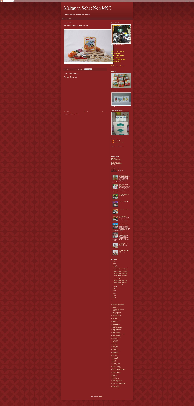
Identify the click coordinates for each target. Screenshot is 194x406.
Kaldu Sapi (115, 347)
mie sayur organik (116, 363)
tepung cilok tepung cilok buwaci (119, 383)
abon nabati (115, 307)
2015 (114, 293)
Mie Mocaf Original (122, 216)
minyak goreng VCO (117, 372)
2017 (114, 290)
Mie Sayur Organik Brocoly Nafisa (121, 271)
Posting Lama (103, 111)
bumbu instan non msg (117, 327)
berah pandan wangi (117, 319)
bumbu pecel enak (116, 332)
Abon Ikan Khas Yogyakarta (118, 304)
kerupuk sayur (115, 352)
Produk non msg (116, 378)
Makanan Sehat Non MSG (88, 8)
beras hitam (115, 323)
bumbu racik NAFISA (117, 337)
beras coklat (115, 321)
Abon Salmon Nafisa (118, 277)
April (115, 286)
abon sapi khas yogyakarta (118, 309)
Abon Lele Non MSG (117, 306)
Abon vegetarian (116, 316)
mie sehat (115, 364)
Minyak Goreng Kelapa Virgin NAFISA (123, 233)
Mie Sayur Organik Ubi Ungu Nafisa (123, 244)
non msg (114, 374)
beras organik (115, 326)
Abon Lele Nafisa (117, 278)
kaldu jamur (115, 344)
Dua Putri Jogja (117, 140)
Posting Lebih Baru (68, 111)
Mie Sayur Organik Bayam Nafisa (120, 280)
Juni (115, 266)
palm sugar (115, 375)
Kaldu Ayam (115, 343)
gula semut (115, 341)
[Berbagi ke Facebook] (89, 69)
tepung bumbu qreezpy (117, 381)
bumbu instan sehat (117, 329)
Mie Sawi (114, 361)
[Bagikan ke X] (88, 69)
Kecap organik (116, 349)
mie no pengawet (116, 357)
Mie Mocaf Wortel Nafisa (124, 209)
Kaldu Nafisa (115, 346)
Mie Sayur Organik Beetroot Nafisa (121, 269)
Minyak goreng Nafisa (117, 367)
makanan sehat (116, 354)
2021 (114, 263)
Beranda (86, 111)
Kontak (69, 18)
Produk (114, 377)
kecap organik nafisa (117, 350)
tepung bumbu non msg (117, 380)
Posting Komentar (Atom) (74, 114)
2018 (114, 288)
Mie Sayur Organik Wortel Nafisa (120, 275)
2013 (114, 297)
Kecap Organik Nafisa (115, 159)
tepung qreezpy (116, 386)
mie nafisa (115, 355)
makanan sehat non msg (119, 142)
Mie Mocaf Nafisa (122, 223)
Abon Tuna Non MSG (117, 315)
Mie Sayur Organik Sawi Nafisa (120, 282)
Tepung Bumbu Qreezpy (116, 160)
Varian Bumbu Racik (117, 387)
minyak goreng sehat (117, 371)
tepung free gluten (116, 384)
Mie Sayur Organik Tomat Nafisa (120, 273)
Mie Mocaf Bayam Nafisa (124, 194)
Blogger (101, 396)
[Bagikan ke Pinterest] (91, 69)
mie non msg (115, 358)
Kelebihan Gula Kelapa (123, 175)
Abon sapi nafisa (116, 310)
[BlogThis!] (86, 69)
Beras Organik (114, 164)
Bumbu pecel (115, 330)
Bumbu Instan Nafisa (115, 162)
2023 (114, 261)
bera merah (115, 318)
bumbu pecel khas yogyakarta (119, 333)
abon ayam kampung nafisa (118, 303)
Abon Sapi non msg (117, 312)
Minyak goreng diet (116, 366)
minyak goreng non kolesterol (119, 369)
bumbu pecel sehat (116, 335)
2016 (114, 292)
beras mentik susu (116, 324)
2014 (114, 295)
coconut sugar (115, 338)
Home (63, 18)
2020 (114, 265)
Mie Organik (113, 158)
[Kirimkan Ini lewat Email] (85, 69)
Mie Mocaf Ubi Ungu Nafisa (124, 201)
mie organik (115, 360)
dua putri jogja (115, 340)
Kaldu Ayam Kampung (118, 284)
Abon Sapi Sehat (116, 313)
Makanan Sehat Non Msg (116, 163)
